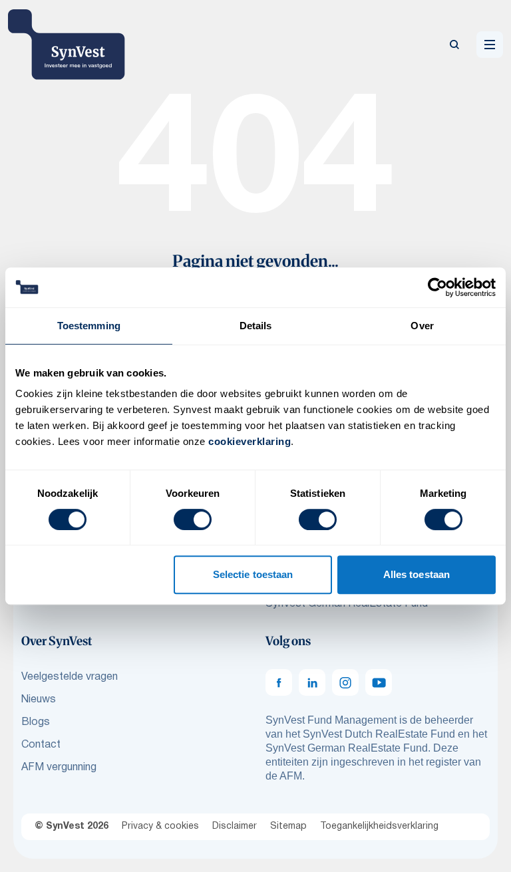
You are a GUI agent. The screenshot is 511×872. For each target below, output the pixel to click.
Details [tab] (256, 325)
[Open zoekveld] (454, 44)
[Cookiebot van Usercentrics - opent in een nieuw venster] (437, 287)
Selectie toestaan (253, 574)
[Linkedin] (312, 682)
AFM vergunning (58, 767)
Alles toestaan (416, 574)
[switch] (193, 519)
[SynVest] (66, 44)
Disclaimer (234, 826)
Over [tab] (422, 325)
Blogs (35, 722)
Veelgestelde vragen (69, 677)
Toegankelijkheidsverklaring (379, 826)
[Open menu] (489, 44)
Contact (41, 745)
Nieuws (38, 699)
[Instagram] (345, 682)
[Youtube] (378, 682)
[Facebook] (278, 682)
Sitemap (288, 826)
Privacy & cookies (160, 826)
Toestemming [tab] (88, 325)
